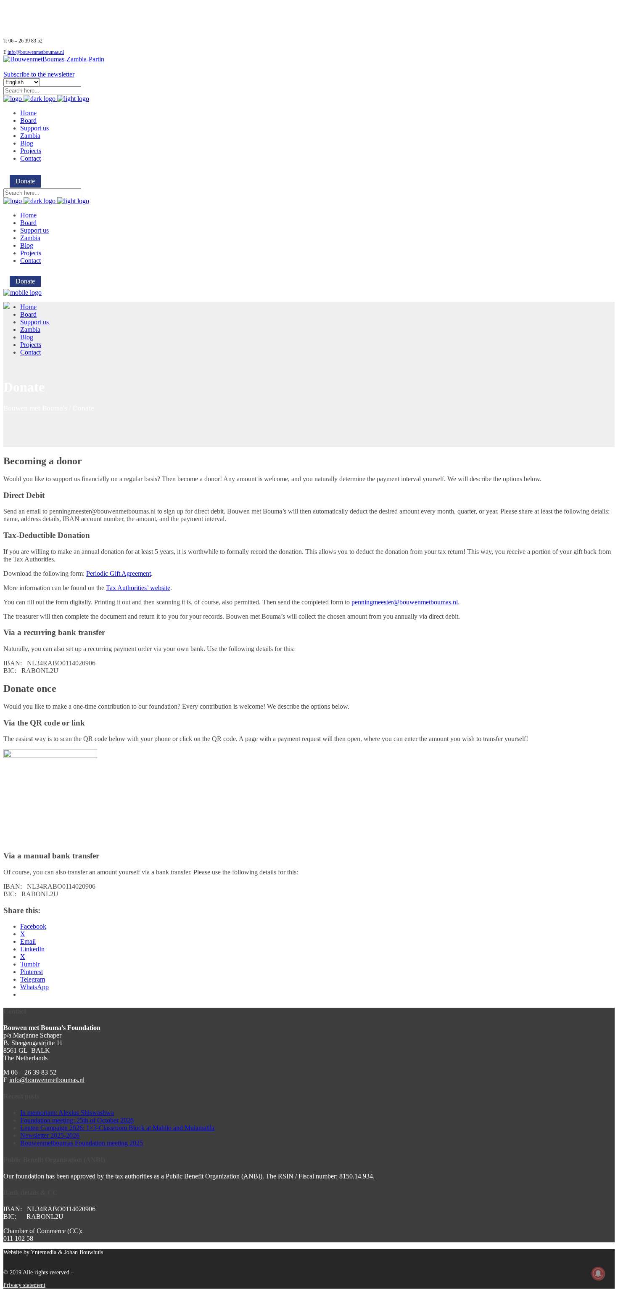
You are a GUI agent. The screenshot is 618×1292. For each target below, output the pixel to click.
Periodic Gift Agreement (118, 573)
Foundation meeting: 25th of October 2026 (77, 1120)
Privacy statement (24, 1285)
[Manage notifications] (598, 1273)
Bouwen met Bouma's (35, 408)
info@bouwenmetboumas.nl (36, 52)
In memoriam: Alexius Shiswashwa (67, 1112)
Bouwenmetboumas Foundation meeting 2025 (81, 1142)
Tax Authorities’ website (138, 587)
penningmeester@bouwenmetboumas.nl (404, 602)
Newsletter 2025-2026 (49, 1135)
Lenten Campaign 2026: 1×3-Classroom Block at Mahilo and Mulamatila (117, 1127)
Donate (25, 181)
